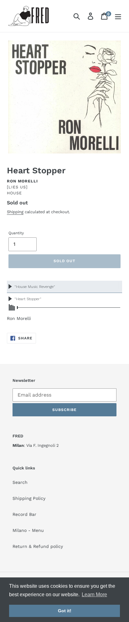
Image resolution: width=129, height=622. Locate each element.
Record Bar (24, 514)
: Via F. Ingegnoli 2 (36, 445)
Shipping (15, 211)
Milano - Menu (28, 530)
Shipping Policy (29, 498)
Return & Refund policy (38, 546)
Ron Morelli (22, 181)
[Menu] (118, 16)
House (14, 193)
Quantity (16, 233)
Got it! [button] (64, 610)
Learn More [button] (94, 594)
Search (20, 482)
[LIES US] (17, 187)
